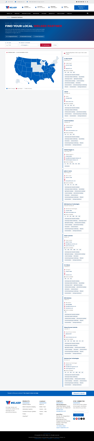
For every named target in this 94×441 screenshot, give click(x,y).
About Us (9, 13)
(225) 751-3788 (69, 177)
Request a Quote (81, 7)
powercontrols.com (70, 245)
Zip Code (8, 42)
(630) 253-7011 (69, 364)
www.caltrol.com (69, 101)
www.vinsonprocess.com (71, 337)
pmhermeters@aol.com (71, 212)
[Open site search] (87, 13)
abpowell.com (69, 68)
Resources (36, 13)
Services (17, 13)
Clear (55, 45)
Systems (44, 13)
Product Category (25, 42)
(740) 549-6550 (69, 156)
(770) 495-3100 (69, 127)
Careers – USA (42, 409)
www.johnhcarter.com (70, 180)
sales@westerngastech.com (72, 366)
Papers (41, 413)
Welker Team (42, 406)
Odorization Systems (28, 409)
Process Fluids (26, 13)
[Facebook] (83, 2)
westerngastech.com (70, 368)
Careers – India (43, 411)
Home (8, 17)
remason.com (69, 274)
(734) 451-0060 (69, 210)
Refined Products (27, 404)
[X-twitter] (85, 2)
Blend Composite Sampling (29, 406)
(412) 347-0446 (69, 65)
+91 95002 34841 (61, 426)
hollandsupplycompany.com (72, 159)
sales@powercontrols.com (71, 244)
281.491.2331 (59, 409)
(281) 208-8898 (69, 304)
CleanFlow (25, 416)
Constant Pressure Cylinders (29, 411)
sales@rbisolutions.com (71, 306)
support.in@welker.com (62, 427)
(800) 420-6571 (69, 333)
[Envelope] (77, 2)
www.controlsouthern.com (71, 130)
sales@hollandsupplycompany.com (73, 158)
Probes (24, 413)
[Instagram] (87, 2)
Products (52, 13)
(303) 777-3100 (69, 242)
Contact (69, 13)
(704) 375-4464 (69, 271)
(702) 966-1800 (69, 98)
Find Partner (46, 45)
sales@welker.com (61, 411)
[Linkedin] (79, 2)
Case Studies (60, 13)
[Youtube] (81, 2)
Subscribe (78, 415)
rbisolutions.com (69, 308)
